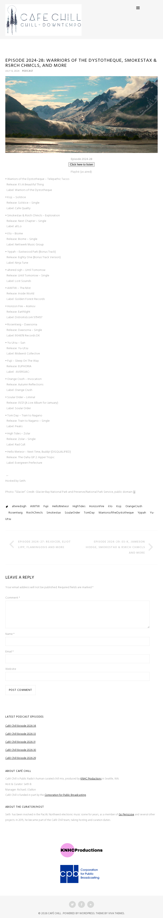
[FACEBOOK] (81, 904)
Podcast (27, 71)
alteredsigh (19, 506)
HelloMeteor (60, 506)
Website (10, 669)
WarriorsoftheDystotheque (116, 512)
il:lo (110, 506)
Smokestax (53, 512)
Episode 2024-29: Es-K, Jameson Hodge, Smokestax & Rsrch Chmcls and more (115, 547)
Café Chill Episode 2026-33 (20, 734)
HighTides (79, 506)
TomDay (89, 512)
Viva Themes (116, 913)
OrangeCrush (133, 506)
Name (9, 634)
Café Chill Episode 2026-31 (20, 742)
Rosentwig (15, 512)
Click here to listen (81, 164)
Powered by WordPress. (79, 913)
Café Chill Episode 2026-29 (20, 758)
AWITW (35, 506)
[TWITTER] (72, 904)
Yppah (142, 512)
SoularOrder (72, 512)
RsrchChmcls (34, 512)
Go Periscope (126, 814)
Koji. (119, 506)
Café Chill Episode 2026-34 (20, 726)
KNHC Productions (90, 779)
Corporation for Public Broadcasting (65, 795)
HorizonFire (96, 506)
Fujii (46, 506)
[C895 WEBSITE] (90, 904)
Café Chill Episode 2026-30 (20, 750)
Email (9, 651)
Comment (12, 597)
